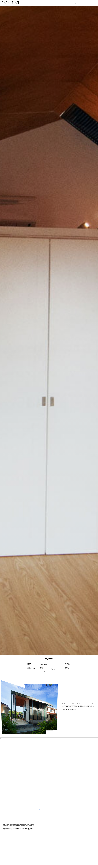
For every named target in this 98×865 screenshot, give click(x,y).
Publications (81, 3)
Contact (92, 3)
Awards (87, 3)
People (75, 3)
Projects (70, 3)
